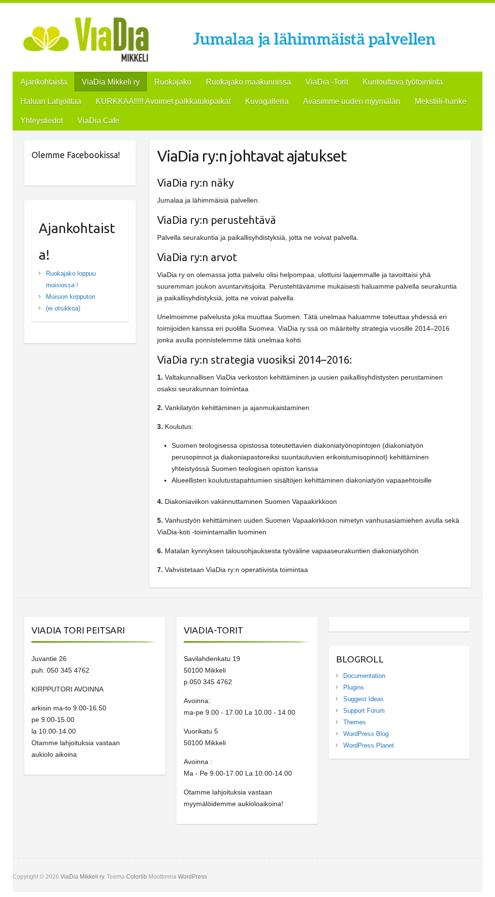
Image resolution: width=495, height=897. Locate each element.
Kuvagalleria (267, 101)
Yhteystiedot (41, 121)
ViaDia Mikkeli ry (111, 82)
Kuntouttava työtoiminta (403, 82)
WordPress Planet (368, 745)
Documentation (364, 675)
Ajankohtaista (43, 82)
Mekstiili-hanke (440, 101)
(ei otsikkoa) (63, 308)
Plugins (353, 687)
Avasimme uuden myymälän (351, 101)
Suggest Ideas (363, 699)
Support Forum (364, 710)
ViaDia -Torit (327, 82)
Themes (354, 722)
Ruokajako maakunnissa (248, 82)
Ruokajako (172, 82)
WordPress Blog (366, 733)
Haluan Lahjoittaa (50, 101)
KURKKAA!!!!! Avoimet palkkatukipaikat (163, 101)
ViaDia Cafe (98, 121)
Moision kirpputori (70, 296)
